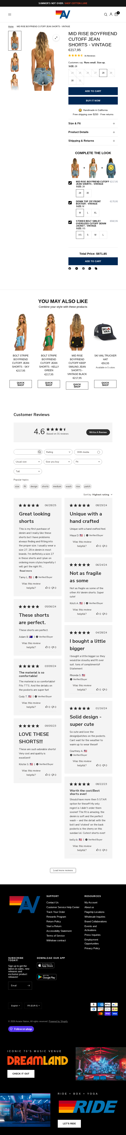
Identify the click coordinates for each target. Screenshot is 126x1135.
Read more (26, 570)
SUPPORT (52, 896)
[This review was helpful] (46, 588)
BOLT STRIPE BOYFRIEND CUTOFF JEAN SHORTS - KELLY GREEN (49, 363)
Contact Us (52, 902)
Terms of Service (55, 935)
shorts (45, 486)
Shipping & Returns (81, 140)
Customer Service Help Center (62, 907)
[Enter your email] (28, 986)
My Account (90, 902)
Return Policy (53, 921)
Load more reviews (63, 870)
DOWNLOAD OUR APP (51, 958)
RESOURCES (92, 896)
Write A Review (98, 432)
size (17, 486)
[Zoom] (56, 38)
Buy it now (93, 100)
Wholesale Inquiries (94, 916)
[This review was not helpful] (53, 588)
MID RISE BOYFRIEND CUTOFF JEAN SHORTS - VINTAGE (97, 183)
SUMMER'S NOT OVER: (63, 3)
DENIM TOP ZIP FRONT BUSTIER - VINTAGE (97, 202)
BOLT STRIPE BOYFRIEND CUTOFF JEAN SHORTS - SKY (20, 361)
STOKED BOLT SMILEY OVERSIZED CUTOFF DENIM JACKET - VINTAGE (97, 223)
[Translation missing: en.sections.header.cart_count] (116, 14)
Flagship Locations (94, 912)
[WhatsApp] (90, 268)
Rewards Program (56, 916)
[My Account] (111, 14)
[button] (20, 1074)
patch (87, 486)
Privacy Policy (92, 948)
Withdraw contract (56, 940)
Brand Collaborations (95, 921)
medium (57, 486)
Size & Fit (74, 123)
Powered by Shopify (58, 1021)
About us (89, 907)
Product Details (78, 132)
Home (11, 27)
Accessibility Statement (59, 931)
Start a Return (53, 926)
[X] (77, 268)
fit (25, 486)
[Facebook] (70, 268)
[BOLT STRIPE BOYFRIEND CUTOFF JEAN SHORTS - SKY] (20, 332)
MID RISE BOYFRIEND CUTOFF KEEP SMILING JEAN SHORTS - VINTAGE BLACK (77, 364)
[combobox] (58, 452)
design (34, 486)
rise (78, 486)
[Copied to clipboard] (97, 268)
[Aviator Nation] (63, 1064)
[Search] (105, 14)
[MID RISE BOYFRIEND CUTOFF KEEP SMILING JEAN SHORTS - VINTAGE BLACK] (77, 332)
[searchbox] (25, 451)
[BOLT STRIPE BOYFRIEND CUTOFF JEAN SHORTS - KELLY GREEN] (48, 332)
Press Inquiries (92, 934)
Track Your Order (55, 912)
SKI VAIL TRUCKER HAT (105, 357)
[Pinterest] (84, 268)
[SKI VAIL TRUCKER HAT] (105, 332)
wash (69, 486)
